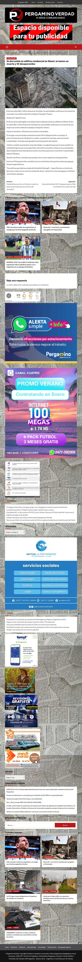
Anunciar (60, 2)
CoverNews (58, 959)
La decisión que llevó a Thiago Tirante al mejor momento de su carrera (30, 510)
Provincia (16, 891)
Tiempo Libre (51, 947)
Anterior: (22, 185)
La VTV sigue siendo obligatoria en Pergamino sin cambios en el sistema (21, 897)
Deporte (9, 222)
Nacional (22, 947)
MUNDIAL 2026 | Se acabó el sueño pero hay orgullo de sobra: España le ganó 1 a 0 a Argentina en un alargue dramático (22, 264)
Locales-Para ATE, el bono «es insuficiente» (27, 799)
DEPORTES (11, 501)
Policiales (16, 927)
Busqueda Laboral (64, 947)
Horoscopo (37, 496)
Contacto (40, 2)
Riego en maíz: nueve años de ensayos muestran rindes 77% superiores (30, 622)
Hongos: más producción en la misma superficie (22, 630)
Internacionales (11, 58)
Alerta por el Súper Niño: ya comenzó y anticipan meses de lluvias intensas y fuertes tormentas (58, 898)
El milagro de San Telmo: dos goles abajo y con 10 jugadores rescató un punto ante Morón (36, 507)
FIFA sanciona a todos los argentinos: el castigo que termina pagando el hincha (21, 228)
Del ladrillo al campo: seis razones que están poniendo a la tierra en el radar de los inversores (37, 627)
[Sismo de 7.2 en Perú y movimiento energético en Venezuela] (59, 213)
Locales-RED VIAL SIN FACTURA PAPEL (28, 802)
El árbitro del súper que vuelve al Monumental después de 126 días (29, 517)
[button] (7, 46)
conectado (25, 285)
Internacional (31, 947)
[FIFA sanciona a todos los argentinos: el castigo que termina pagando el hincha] (22, 213)
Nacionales (27, 222)
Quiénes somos (50, 2)
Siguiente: (59, 184)
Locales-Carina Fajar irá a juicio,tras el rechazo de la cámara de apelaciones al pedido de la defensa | (39, 806)
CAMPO (10, 613)
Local (7, 947)
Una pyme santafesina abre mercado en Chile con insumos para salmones (31, 624)
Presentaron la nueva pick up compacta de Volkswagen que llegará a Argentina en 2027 (36, 619)
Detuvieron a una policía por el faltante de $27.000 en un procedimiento (38, 795)
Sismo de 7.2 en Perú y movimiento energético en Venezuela (56, 228)
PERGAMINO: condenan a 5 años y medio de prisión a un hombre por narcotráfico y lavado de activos (21, 935)
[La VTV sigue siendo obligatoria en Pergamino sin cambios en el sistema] (22, 882)
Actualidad (42, 947)
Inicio (33, 2)
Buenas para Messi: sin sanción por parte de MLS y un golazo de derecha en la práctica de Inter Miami (40, 520)
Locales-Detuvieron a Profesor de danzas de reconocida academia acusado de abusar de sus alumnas (40, 808)
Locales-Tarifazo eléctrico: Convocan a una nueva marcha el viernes (36, 812)
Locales (9, 891)
